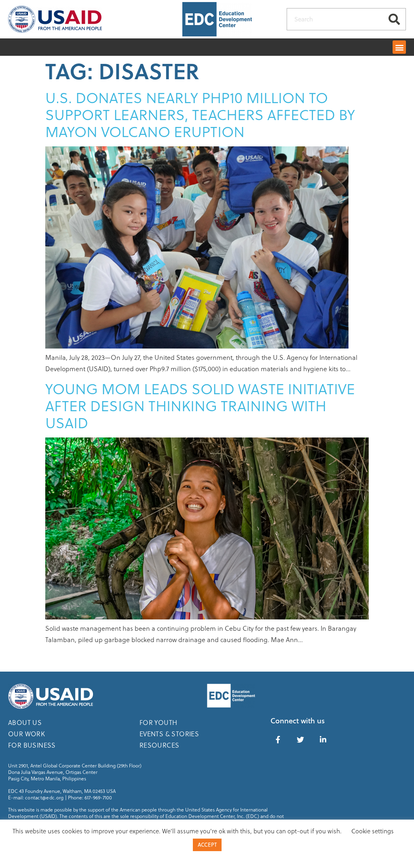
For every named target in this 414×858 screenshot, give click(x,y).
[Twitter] (300, 739)
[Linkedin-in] (323, 739)
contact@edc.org (44, 797)
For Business (32, 745)
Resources (159, 745)
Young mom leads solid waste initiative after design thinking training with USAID (200, 405)
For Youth (158, 722)
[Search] (394, 19)
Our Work (26, 733)
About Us (25, 722)
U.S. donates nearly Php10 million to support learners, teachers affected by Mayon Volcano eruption (200, 114)
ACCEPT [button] (207, 844)
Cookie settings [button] (372, 830)
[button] (399, 47)
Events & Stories (169, 733)
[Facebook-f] (277, 739)
